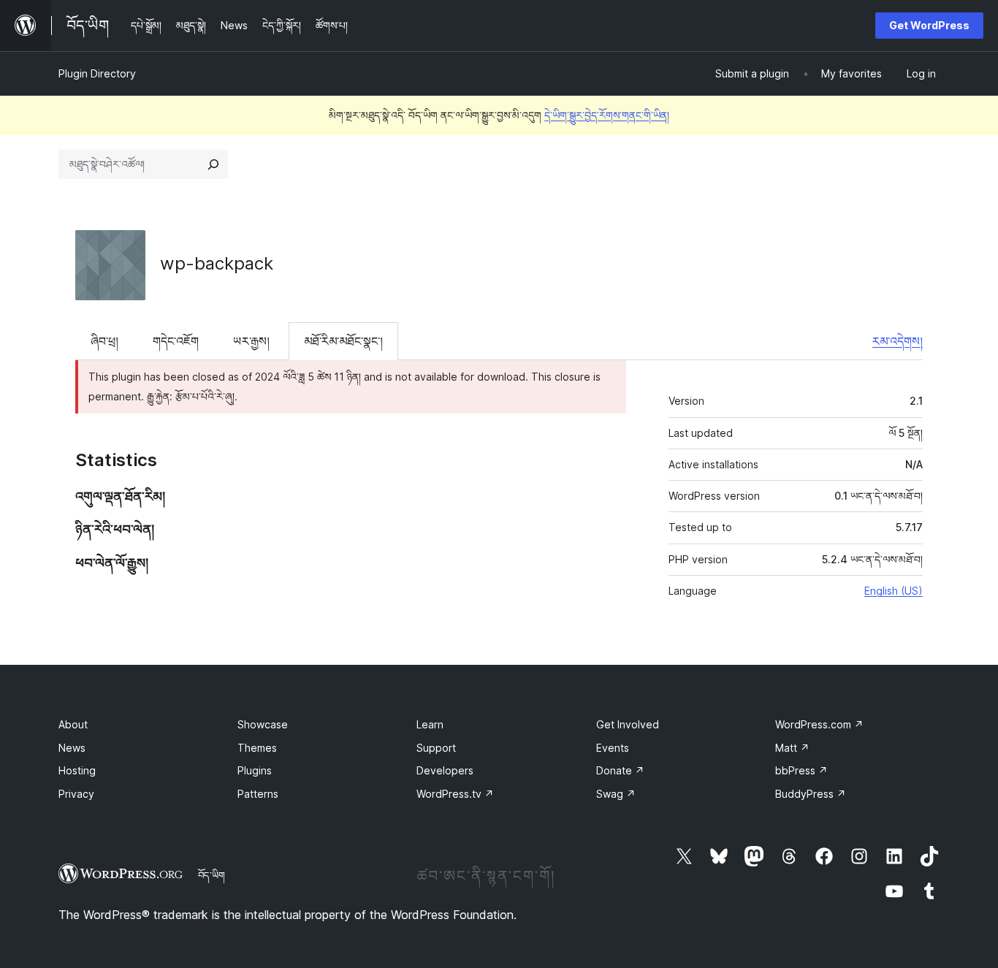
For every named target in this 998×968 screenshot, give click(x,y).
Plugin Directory (97, 73)
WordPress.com (819, 724)
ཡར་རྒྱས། (251, 341)
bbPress (801, 770)
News (71, 748)
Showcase (262, 724)
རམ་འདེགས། (897, 341)
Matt (792, 748)
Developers (444, 770)
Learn (429, 724)
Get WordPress (929, 25)
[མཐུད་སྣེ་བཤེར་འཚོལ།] (213, 164)
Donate (620, 770)
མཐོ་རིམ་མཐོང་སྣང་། (343, 341)
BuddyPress (810, 794)
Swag (616, 794)
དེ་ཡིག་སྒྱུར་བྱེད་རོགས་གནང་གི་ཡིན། (606, 115)
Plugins (254, 770)
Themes (257, 748)
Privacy (76, 794)
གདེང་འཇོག (176, 341)
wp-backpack (216, 263)
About (73, 724)
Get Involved (627, 724)
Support (436, 748)
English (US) (893, 590)
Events (612, 748)
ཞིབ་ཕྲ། (104, 341)
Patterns (257, 794)
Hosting (77, 770)
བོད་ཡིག (211, 875)
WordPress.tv (455, 794)
